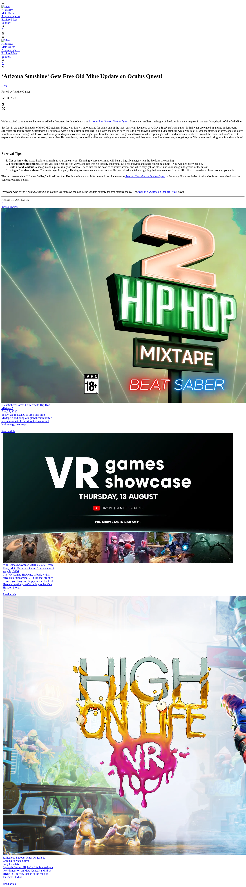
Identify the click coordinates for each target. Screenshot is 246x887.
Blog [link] (4, 85)
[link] (5, 6)
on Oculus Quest (108, 121)
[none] (27, 429)
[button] (123, 3)
